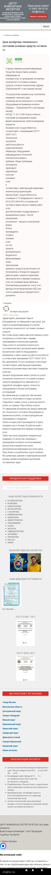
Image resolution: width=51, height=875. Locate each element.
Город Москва (9, 702)
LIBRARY (10, 542)
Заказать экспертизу (38, 16)
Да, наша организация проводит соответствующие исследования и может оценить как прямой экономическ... (27, 804)
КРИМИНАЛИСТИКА (14, 515)
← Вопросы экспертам (10, 35)
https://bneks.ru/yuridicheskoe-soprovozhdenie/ (22, 452)
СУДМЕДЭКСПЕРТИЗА (15, 531)
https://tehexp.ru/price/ (30, 405)
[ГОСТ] (25, 645)
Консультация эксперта (25, 759)
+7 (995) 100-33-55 (38, 8)
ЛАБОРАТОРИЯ (12, 517)
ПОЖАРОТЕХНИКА (14, 506)
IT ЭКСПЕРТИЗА (13, 512)
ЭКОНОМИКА (12, 534)
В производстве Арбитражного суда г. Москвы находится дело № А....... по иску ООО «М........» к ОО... (27, 770)
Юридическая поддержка (25, 478)
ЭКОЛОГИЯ (11, 529)
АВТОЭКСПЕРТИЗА (14, 509)
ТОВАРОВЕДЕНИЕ (13, 523)
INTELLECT (11, 540)
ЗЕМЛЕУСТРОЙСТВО (15, 520)
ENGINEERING (12, 503)
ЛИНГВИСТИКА (13, 537)
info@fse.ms (38, 11)
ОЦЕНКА (10, 526)
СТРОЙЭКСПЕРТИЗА (15, 501)
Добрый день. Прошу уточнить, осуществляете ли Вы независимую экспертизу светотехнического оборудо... (27, 787)
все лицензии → (8, 609)
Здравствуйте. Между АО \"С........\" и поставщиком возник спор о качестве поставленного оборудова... (23, 779)
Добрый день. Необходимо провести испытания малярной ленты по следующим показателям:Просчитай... (24, 796)
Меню (46, 26)
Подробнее (42, 867)
